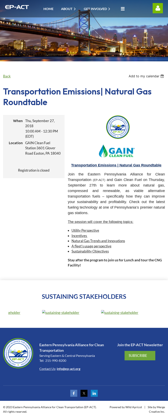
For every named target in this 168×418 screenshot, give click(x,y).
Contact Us (47, 369)
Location (16, 143)
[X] (84, 393)
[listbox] (147, 76)
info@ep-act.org (68, 369)
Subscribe (138, 355)
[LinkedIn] (94, 393)
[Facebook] (73, 393)
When (18, 121)
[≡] (122, 8)
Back (7, 76)
